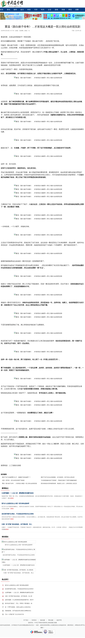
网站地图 (50, 620)
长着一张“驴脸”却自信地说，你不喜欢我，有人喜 (18, 596)
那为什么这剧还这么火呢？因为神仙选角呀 (15, 503)
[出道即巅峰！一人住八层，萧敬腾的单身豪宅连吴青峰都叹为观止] (19, 562)
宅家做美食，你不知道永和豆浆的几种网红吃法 (18, 610)
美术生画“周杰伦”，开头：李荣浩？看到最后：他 (18, 603)
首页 (1, 9)
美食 (63, 9)
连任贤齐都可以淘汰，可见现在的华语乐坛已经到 (18, 514)
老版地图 (42, 620)
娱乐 (22, 9)
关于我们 (25, 620)
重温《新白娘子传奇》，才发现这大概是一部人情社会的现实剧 (19, 483)
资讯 (8, 9)
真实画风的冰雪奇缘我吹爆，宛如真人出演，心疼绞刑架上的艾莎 (59, 483)
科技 (29, 9)
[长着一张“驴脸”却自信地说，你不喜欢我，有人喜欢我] (17, 570)
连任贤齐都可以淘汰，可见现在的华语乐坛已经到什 (19, 589)
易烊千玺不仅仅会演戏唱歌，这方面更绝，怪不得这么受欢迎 (57, 477)
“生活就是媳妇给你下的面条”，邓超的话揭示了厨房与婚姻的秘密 (59, 480)
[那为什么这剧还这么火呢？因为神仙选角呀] (14, 542)
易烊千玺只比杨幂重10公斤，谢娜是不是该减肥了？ (16, 477)
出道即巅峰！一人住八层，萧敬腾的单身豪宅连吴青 (19, 592)
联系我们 (34, 620)
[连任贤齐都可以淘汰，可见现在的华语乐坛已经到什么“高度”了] (19, 552)
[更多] (12, 498)
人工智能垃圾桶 (15, 465)
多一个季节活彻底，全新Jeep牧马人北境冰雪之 (18, 607)
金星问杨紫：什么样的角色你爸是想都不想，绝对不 (19, 600)
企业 (49, 9)
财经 (15, 9)
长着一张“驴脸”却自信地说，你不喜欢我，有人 (17, 524)
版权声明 (59, 620)
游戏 (56, 9)
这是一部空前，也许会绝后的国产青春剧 (13, 480)
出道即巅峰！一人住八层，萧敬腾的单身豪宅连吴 (18, 493)
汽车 (36, 9)
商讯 (70, 9)
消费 (77, 9)
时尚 (42, 9)
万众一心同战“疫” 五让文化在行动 (14, 614)
